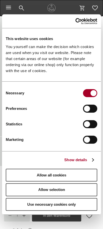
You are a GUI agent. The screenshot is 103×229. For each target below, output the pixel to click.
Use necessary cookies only (51, 204)
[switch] (90, 109)
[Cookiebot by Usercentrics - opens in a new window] (75, 21)
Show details (75, 160)
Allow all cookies (51, 175)
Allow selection (51, 189)
